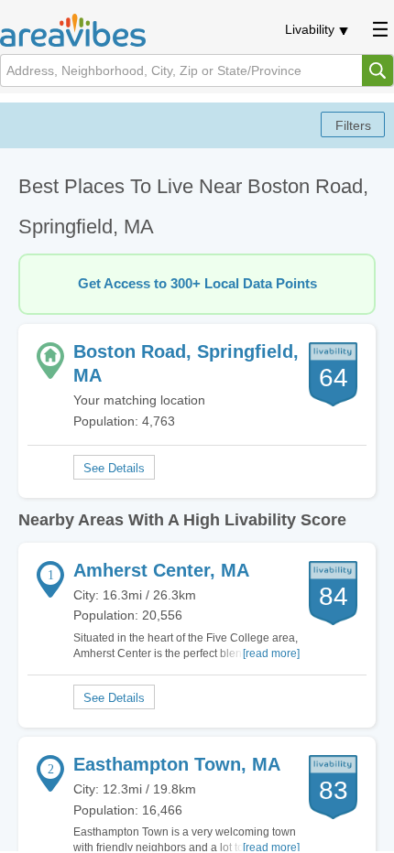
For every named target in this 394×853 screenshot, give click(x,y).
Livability (309, 29)
